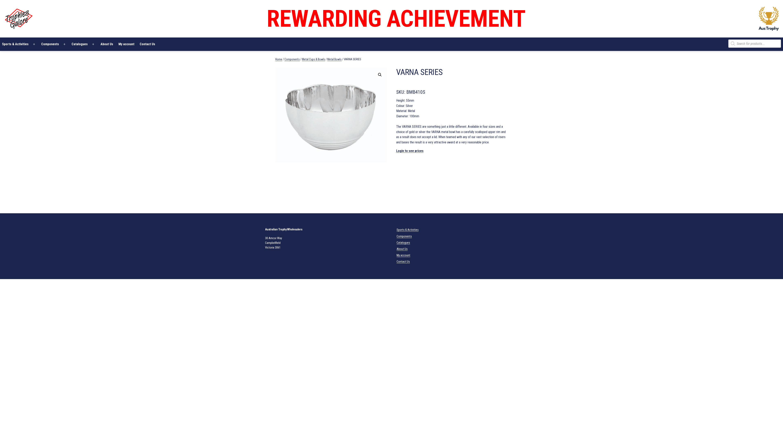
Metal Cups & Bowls (313, 59)
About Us (107, 44)
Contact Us (147, 44)
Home (278, 59)
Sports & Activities (408, 230)
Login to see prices (410, 151)
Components (50, 44)
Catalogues (80, 44)
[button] (380, 74)
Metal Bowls (334, 59)
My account (126, 44)
